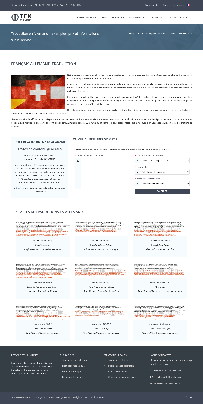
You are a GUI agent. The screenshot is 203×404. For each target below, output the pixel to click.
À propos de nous (86, 17)
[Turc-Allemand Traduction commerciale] (101, 312)
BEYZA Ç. (48, 240)
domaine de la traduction (147, 178)
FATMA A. (166, 240)
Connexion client (152, 5)
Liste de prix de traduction (74, 360)
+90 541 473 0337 (73, 5)
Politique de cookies (117, 371)
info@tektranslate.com (171, 376)
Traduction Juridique (71, 371)
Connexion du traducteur (174, 5)
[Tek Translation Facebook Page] (185, 397)
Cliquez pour (20, 188)
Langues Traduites (156, 33)
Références (158, 17)
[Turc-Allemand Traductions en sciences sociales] (160, 270)
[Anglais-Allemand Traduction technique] (42, 228)
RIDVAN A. (165, 324)
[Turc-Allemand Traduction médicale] (42, 312)
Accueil (141, 33)
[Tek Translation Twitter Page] (191, 397)
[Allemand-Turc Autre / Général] (160, 228)
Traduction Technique (72, 376)
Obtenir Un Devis (138, 17)
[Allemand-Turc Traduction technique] (101, 228)
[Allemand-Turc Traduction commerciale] (160, 312)
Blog (173, 17)
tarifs (104, 17)
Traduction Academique (73, 365)
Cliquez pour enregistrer (36, 369)
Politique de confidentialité (121, 365)
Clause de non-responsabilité (122, 376)
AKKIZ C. (107, 240)
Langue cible (141, 167)
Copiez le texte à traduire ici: (89, 155)
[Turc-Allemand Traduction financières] (101, 270)
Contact (185, 17)
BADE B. (48, 282)
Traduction (118, 17)
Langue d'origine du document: (150, 155)
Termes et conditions (118, 360)
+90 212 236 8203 (42, 5)
